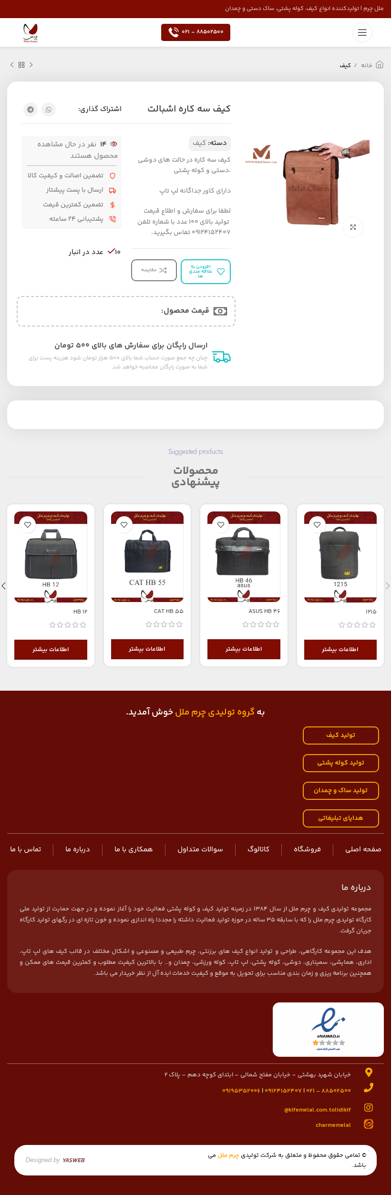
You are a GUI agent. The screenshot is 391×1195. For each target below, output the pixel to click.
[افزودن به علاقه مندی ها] (317, 524)
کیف (345, 66)
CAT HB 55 (169, 611)
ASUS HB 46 (264, 611)
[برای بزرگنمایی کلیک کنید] (352, 227)
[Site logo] (30, 32)
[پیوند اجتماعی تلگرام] (30, 109)
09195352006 (241, 1091)
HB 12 (80, 612)
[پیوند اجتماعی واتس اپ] (48, 109)
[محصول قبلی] (31, 65)
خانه (366, 66)
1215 (371, 612)
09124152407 (283, 1091)
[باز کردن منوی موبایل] (362, 32)
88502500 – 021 (203, 32)
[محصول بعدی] (12, 65)
